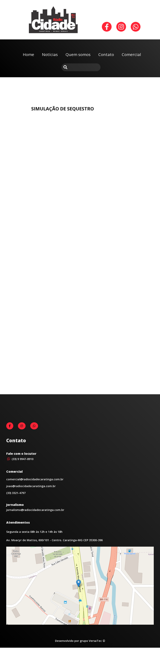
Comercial (131, 54)
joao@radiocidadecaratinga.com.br (31, 486)
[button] (78, 583)
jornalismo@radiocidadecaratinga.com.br (35, 510)
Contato (106, 54)
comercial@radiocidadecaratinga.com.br (34, 479)
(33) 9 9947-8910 (22, 459)
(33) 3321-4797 (16, 493)
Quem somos (78, 54)
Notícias (50, 54)
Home (28, 54)
